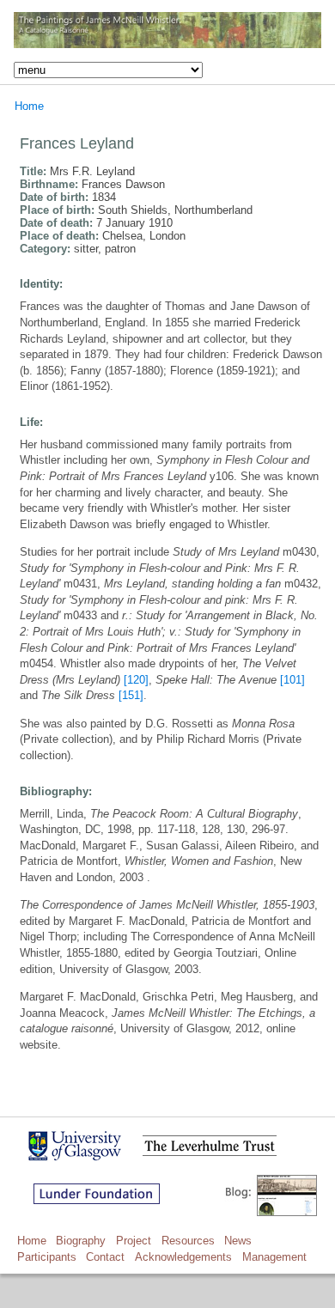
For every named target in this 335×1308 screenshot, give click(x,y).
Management (274, 1256)
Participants (46, 1256)
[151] (131, 695)
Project (133, 1240)
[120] (136, 679)
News (238, 1240)
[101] (292, 679)
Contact (105, 1256)
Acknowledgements (183, 1256)
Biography (81, 1240)
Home (29, 106)
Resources (188, 1240)
